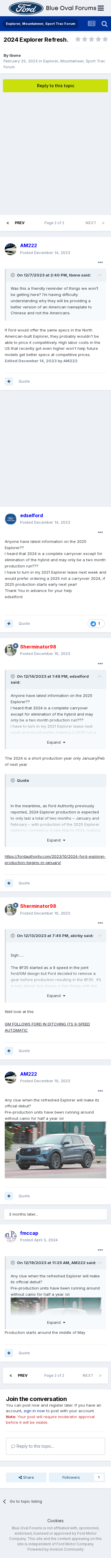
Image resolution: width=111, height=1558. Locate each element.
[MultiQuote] (9, 381)
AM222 (78, 1262)
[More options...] (100, 262)
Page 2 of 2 (55, 223)
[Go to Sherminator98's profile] (11, 650)
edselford (79, 676)
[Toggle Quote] (13, 275)
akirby (76, 935)
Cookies (55, 1520)
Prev (20, 223)
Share (28, 1477)
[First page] (8, 223)
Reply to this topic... (34, 1446)
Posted (45, 252)
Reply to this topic (55, 85)
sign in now (34, 1410)
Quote (24, 381)
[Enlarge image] (55, 1149)
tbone (15, 55)
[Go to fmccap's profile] (11, 1236)
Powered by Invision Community (56, 1549)
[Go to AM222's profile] (11, 249)
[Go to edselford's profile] (11, 519)
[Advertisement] (55, 153)
